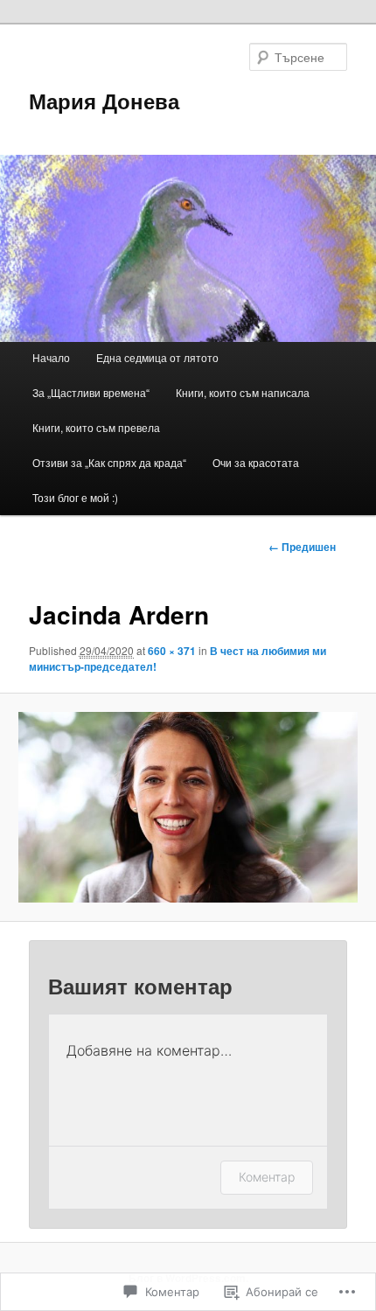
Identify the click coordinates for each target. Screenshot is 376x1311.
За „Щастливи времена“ (91, 392)
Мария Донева (104, 100)
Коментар (267, 1176)
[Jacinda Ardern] (187, 807)
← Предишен (302, 546)
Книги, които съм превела (96, 427)
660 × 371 (172, 651)
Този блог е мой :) (75, 497)
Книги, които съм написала (243, 392)
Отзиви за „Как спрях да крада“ (109, 462)
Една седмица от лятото (157, 357)
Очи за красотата (255, 462)
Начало (51, 357)
